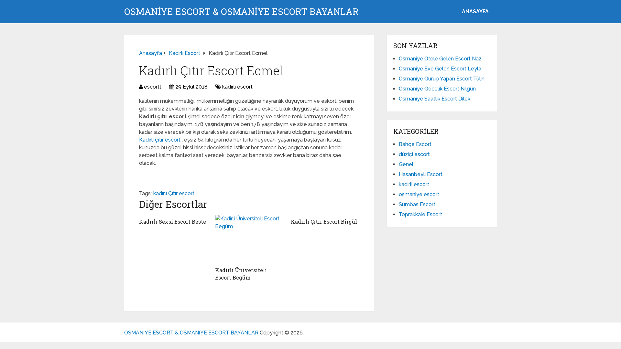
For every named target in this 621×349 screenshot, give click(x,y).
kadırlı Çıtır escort (173, 193)
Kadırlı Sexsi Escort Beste (172, 221)
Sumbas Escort (417, 204)
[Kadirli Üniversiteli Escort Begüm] (249, 239)
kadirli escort (237, 87)
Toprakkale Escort (420, 214)
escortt (152, 87)
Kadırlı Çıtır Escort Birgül (324, 221)
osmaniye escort (419, 194)
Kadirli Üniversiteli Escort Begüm (241, 273)
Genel (406, 164)
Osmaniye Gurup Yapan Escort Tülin (442, 79)
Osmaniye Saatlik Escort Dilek (434, 99)
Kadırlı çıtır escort (160, 140)
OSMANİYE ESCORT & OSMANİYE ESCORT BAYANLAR (241, 11)
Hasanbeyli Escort (420, 174)
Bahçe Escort (415, 144)
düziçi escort (414, 154)
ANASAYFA (475, 11)
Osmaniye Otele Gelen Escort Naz (440, 59)
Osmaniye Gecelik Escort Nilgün (437, 89)
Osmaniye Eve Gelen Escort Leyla (440, 69)
